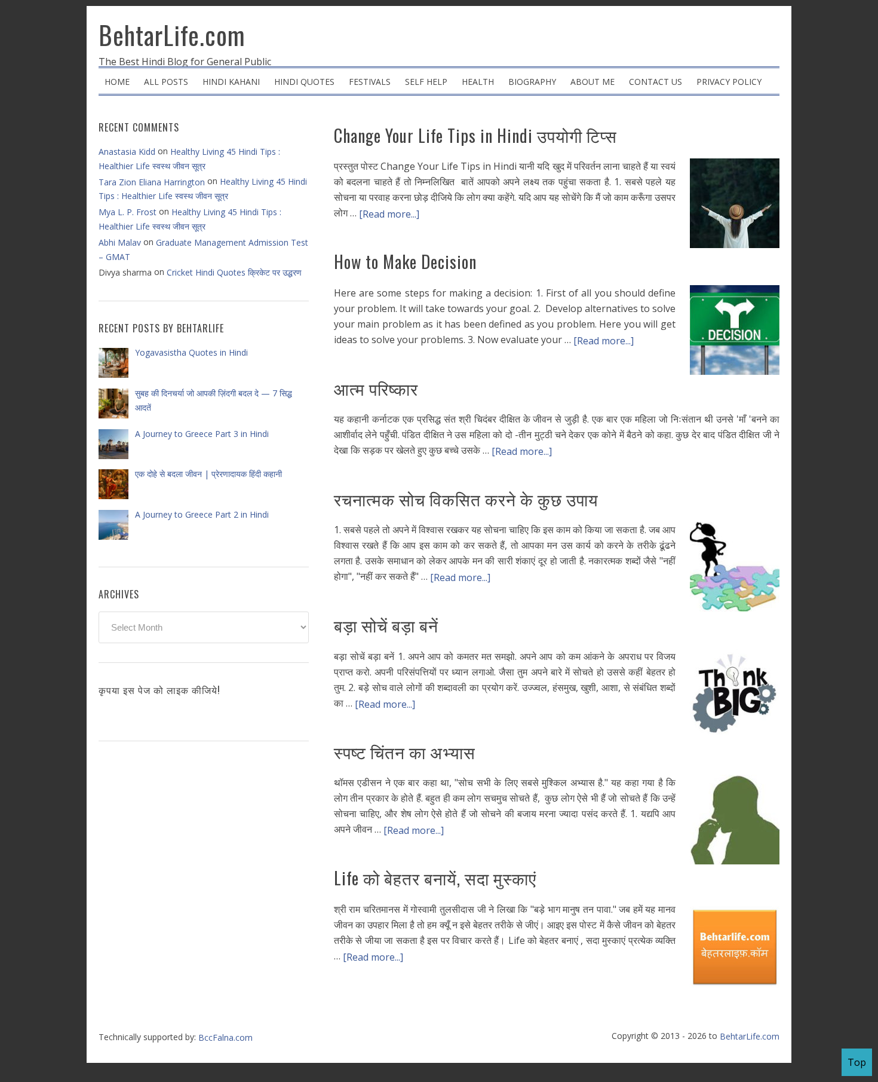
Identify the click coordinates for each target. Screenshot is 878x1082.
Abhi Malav (120, 242)
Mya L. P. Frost (127, 212)
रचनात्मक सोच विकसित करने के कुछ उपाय (466, 499)
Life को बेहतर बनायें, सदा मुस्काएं (435, 878)
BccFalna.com (225, 1037)
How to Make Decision (405, 261)
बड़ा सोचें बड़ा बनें (386, 625)
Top (857, 1062)
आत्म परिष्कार (376, 388)
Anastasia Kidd (127, 151)
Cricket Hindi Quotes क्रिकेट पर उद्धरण (234, 272)
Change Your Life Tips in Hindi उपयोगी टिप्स (475, 135)
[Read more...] (389, 214)
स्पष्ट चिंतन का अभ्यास (404, 751)
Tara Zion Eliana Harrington (152, 182)
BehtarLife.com (172, 34)
